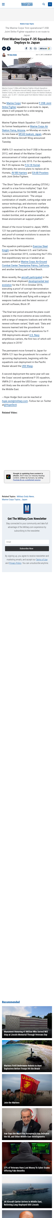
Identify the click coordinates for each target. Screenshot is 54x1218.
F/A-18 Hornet (32, 165)
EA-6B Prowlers (40, 172)
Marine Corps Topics (27, 24)
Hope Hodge (13, 55)
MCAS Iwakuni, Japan (30, 134)
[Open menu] (3, 4)
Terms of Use (41, 559)
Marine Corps (14, 103)
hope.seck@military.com (15, 401)
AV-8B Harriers (19, 172)
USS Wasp (27, 366)
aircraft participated (31, 277)
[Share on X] (31, 48)
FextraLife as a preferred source (26, 480)
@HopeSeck (10, 404)
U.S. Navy (34, 335)
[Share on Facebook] (26, 48)
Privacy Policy (15, 563)
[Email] (35, 48)
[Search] (43, 4)
